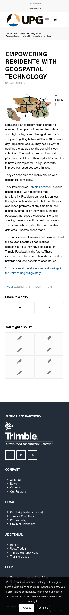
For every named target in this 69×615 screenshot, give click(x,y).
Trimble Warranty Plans (24, 552)
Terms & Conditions (22, 516)
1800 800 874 (34, 8)
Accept (27, 607)
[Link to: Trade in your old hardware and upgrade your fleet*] (48, 373)
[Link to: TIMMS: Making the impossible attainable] (48, 350)
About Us (15, 480)
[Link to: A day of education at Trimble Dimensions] (48, 338)
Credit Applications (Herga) (26, 512)
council (20, 287)
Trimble (48, 287)
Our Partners (18, 491)
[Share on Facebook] (19, 307)
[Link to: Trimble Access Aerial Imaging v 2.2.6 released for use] (19, 338)
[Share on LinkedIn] (49, 307)
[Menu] (47, 19)
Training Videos (19, 556)
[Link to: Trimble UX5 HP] (48, 361)
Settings (43, 607)
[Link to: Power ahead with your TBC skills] (19, 350)
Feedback (35, 287)
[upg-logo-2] (28, 19)
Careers (15, 487)
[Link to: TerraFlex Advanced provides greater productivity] (19, 361)
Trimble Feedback (40, 187)
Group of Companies (22, 524)
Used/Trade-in (18, 548)
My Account (36, 3)
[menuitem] (36, 3)
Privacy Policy (18, 520)
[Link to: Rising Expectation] (19, 373)
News (13, 483)
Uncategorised (15, 82)
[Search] (37, 19)
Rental (14, 545)
